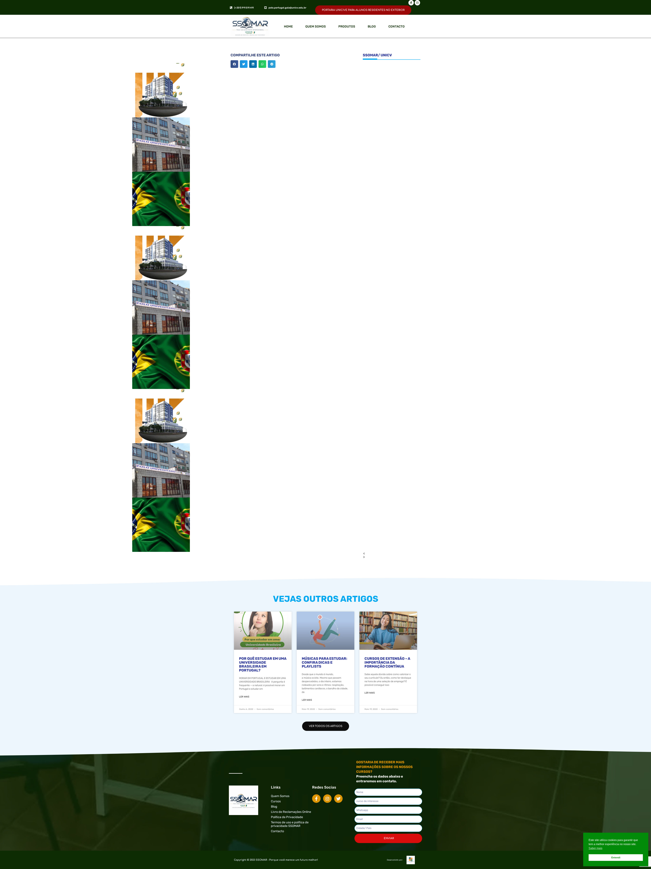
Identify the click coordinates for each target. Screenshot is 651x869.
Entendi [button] (615, 857)
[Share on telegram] (271, 64)
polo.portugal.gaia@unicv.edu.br (287, 7)
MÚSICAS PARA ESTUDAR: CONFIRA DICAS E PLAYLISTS (324, 662)
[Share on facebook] (234, 64)
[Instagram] (417, 2)
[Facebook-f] (411, 2)
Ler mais (244, 697)
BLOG (372, 26)
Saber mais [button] (595, 848)
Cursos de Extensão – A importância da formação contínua (387, 662)
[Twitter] (338, 798)
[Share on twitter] (244, 64)
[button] (391, 553)
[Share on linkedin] (253, 64)
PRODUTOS (346, 26)
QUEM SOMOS (315, 26)
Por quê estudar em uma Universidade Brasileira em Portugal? (262, 664)
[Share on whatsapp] (262, 64)
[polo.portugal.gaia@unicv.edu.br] (265, 7)
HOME (288, 26)
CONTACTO (396, 26)
